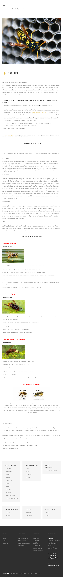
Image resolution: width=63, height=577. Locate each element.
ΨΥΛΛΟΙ (8, 477)
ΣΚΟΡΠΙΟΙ (8, 492)
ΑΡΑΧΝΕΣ (8, 489)
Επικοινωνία (21, 545)
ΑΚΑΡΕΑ (8, 483)
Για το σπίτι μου (21, 542)
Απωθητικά (35, 547)
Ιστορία (4, 540)
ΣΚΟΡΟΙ (28, 477)
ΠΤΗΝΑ (47, 512)
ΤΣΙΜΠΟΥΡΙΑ (9, 480)
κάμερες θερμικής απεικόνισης (39, 112)
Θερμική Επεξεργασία (38, 550)
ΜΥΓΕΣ (27, 471)
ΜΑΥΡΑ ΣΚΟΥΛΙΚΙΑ (10, 495)
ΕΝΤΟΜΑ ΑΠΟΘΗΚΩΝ (51, 470)
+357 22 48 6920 (52, 558)
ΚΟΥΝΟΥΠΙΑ (29, 474)
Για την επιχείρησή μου (23, 538)
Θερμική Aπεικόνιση (37, 548)
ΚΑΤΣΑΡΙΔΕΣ (9, 468)
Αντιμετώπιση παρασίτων (24, 543)
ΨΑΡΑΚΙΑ (8, 486)
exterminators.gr (6, 573)
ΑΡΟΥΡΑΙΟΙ (29, 515)
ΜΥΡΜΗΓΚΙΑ (9, 471)
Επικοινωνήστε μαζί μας (8, 135)
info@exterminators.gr (53, 565)
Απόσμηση (35, 542)
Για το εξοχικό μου (22, 540)
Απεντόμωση (36, 538)
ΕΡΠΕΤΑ (48, 515)
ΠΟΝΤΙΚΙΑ (28, 512)
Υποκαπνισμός (36, 545)
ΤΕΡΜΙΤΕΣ (8, 515)
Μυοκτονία (35, 543)
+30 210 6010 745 (52, 555)
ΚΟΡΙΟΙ (8, 474)
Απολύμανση (36, 540)
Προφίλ (4, 538)
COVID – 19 (36, 552)
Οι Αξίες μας (5, 542)
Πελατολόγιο (5, 543)
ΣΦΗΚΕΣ (28, 468)
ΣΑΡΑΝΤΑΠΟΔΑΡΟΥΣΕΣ (12, 498)
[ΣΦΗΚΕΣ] (31, 41)
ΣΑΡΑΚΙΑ (8, 512)
